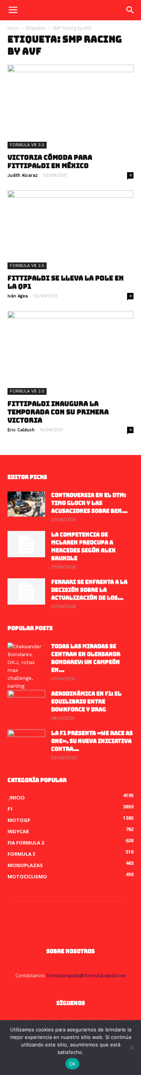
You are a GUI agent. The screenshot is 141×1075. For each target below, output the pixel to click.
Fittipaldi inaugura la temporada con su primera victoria (58, 412)
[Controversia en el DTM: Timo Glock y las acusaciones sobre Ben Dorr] (26, 504)
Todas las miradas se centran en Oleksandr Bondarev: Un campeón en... (85, 658)
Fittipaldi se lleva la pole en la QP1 (66, 282)
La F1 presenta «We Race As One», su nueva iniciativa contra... (92, 741)
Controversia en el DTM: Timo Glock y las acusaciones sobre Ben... (89, 503)
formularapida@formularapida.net (86, 975)
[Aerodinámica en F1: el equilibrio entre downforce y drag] (26, 703)
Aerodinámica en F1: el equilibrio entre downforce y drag (86, 701)
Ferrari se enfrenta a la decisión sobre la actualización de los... (89, 590)
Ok (72, 1064)
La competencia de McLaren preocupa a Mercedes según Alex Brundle (83, 546)
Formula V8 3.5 (27, 145)
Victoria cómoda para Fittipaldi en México (50, 161)
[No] (131, 1047)
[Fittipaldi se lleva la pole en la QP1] (70, 229)
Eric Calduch (21, 430)
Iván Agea (18, 296)
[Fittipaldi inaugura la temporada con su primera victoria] (70, 353)
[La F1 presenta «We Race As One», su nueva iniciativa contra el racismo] (26, 742)
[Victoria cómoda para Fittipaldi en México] (70, 107)
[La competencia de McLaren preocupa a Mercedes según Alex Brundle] (26, 544)
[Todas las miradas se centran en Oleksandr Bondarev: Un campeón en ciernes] (26, 666)
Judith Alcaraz (23, 175)
